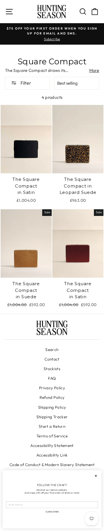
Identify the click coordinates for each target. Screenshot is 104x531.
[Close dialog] (96, 476)
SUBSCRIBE (52, 511)
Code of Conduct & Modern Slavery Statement (52, 464)
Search (51, 349)
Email (9, 499)
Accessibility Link (52, 455)
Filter (25, 83)
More (94, 70)
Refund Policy (52, 397)
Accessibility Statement (51, 445)
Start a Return (52, 426)
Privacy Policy (52, 387)
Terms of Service (52, 436)
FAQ (52, 378)
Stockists (52, 368)
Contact (52, 359)
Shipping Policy (52, 407)
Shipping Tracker (52, 416)
